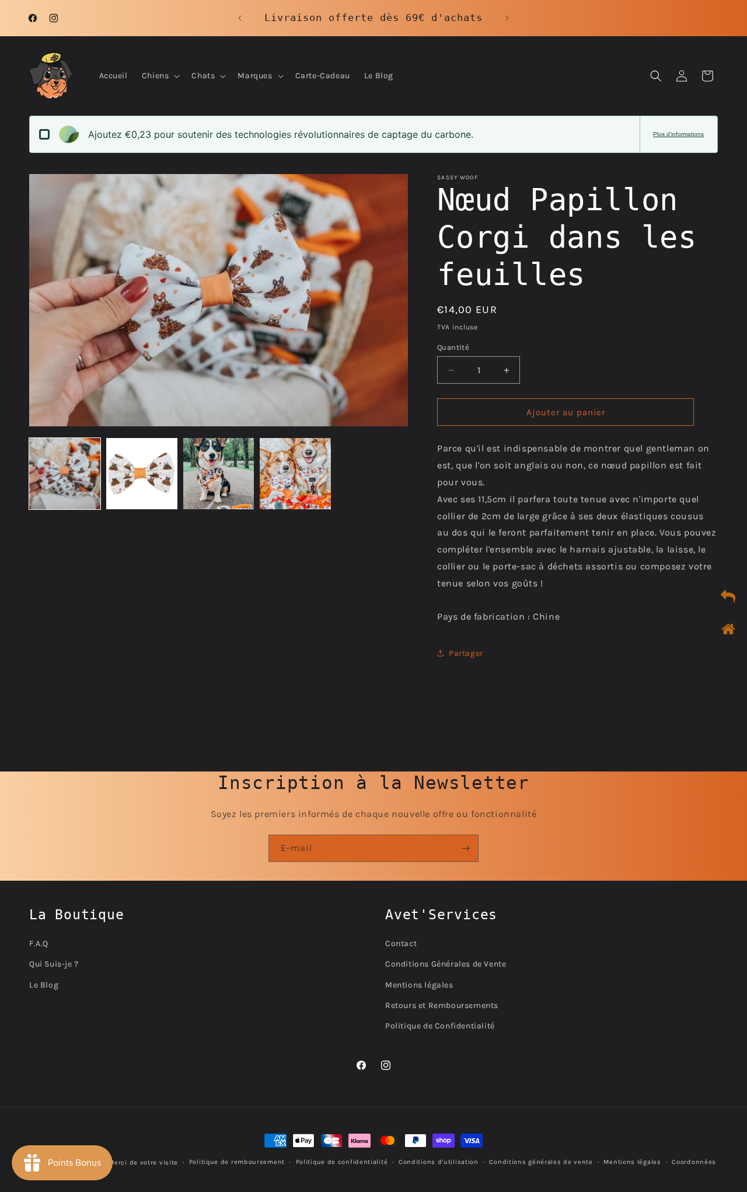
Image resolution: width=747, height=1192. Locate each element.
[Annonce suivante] (507, 18)
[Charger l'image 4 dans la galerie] (295, 473)
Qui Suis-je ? (54, 964)
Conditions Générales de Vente (445, 964)
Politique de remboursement (237, 1162)
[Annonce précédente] (240, 18)
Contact (401, 943)
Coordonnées (694, 1162)
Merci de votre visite (143, 1162)
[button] (160, 76)
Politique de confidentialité (342, 1162)
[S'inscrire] (465, 848)
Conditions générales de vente (540, 1162)
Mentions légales (419, 984)
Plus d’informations (678, 134)
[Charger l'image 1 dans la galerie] (64, 473)
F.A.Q (38, 943)
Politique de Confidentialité (440, 1025)
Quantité (453, 347)
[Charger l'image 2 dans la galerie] (141, 473)
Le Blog (43, 984)
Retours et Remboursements (441, 1005)
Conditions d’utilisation (439, 1162)
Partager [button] (466, 653)
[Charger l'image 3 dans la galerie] (218, 473)
